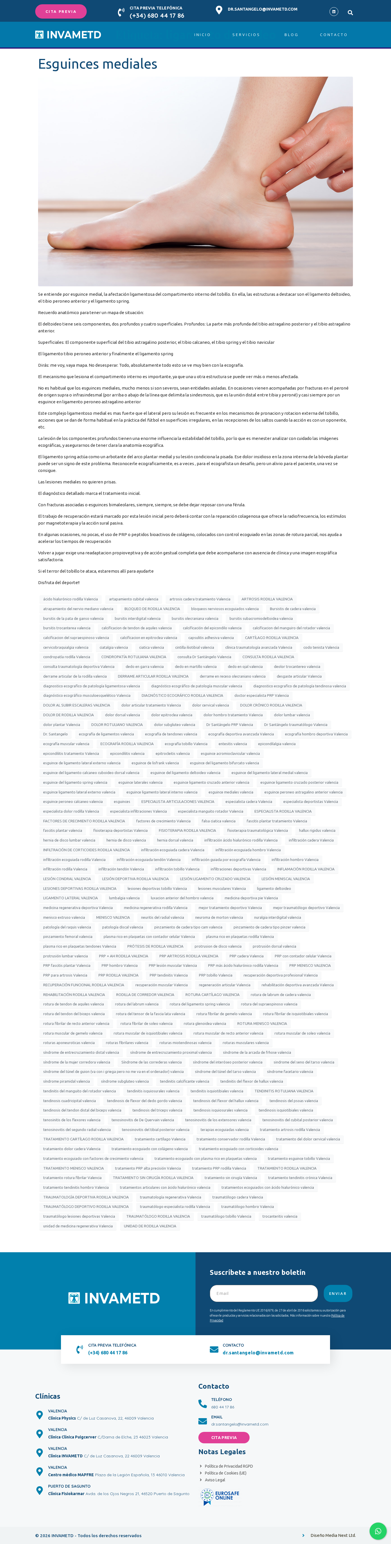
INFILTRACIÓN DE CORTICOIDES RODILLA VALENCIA (86, 850)
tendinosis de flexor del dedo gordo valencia (144, 1101)
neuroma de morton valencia (219, 917)
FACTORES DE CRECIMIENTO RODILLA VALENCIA (84, 821)
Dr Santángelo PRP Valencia (229, 725)
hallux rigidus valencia (317, 830)
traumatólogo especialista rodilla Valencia (175, 1206)
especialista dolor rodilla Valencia (71, 811)
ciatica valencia (151, 647)
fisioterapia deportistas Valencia (120, 830)
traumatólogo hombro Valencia (247, 1206)
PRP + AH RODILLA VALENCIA (123, 956)
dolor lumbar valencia (292, 715)
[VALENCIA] (39, 1415)
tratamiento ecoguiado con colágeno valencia (150, 1149)
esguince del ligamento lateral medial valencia (270, 773)
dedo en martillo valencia (196, 666)
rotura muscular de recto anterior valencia (228, 1033)
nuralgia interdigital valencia (277, 917)
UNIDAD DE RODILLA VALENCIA (150, 1226)
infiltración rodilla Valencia (65, 869)
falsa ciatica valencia (219, 821)
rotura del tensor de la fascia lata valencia (150, 1014)
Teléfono (221, 1399)
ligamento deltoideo (274, 888)
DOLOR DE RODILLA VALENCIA (68, 715)
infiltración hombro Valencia (295, 860)
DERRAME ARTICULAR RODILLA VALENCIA (153, 676)
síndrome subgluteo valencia (125, 1081)
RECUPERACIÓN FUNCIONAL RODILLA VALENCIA (83, 985)
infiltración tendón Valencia (121, 869)
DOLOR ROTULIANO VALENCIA (117, 725)
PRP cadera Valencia (247, 956)
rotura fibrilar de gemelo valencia (224, 1014)
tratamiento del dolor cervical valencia (308, 1139)
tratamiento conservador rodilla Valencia (231, 1139)
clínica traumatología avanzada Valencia (258, 647)
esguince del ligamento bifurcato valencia (224, 763)
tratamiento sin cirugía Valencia (231, 1178)
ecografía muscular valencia (66, 744)
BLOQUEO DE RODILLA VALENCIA (152, 609)
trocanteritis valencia (279, 1216)
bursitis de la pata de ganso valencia (73, 618)
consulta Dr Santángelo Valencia (204, 657)
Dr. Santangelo (55, 734)
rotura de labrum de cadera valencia (281, 995)
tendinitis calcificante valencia (184, 1081)
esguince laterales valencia (141, 782)
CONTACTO (233, 1345)
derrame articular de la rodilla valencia (75, 676)
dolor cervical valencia (210, 705)
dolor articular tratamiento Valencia (151, 705)
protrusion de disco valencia (218, 946)
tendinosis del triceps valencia (157, 1110)
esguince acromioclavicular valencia (230, 753)
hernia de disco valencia (126, 840)
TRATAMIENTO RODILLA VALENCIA (287, 1168)
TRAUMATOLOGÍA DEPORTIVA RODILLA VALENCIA (86, 1197)
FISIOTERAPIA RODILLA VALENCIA (187, 830)
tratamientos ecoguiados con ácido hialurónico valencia (268, 1187)
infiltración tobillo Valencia (177, 869)
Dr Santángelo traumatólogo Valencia (295, 725)
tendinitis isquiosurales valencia (153, 1091)
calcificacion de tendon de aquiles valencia (137, 628)
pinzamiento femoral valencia (67, 936)
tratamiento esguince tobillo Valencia (299, 1158)
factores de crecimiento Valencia (163, 821)
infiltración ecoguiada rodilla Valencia (74, 860)
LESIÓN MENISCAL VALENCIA (286, 879)
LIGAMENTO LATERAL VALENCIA (70, 898)
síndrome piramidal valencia (66, 1081)
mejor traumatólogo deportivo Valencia (306, 908)
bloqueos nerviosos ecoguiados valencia (225, 609)
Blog (292, 34)
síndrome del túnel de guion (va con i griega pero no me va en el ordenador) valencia (113, 1071)
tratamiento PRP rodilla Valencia (219, 1168)
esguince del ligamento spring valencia (75, 782)
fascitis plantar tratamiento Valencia (277, 821)
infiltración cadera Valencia (311, 840)
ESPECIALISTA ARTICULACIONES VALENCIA (177, 801)
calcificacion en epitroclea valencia (148, 638)
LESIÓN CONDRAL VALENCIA (67, 879)
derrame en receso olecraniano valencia (233, 676)
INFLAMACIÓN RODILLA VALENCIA (306, 869)
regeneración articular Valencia (224, 985)
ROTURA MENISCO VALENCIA (262, 1023)
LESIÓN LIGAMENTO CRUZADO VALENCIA (215, 879)
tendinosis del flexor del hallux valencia (225, 1101)
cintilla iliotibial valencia (194, 647)
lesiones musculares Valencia (222, 888)
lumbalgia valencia (124, 898)
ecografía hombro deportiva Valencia (316, 734)
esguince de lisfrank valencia (155, 763)
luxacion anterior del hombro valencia (182, 898)
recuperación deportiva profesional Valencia (281, 975)
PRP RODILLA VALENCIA (118, 975)
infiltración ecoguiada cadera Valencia (172, 850)
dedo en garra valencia (145, 666)
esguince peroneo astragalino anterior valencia (303, 792)
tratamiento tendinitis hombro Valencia (76, 1187)
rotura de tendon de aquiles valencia (73, 1004)
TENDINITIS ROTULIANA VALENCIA (283, 1091)
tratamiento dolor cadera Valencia (71, 1149)
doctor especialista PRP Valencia (261, 695)
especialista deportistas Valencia (310, 801)
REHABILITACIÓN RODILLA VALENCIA (74, 995)
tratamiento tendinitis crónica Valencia (300, 1178)
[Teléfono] (202, 1404)
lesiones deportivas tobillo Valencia (157, 888)
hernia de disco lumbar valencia (69, 840)
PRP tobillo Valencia (215, 975)
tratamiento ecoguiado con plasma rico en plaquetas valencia (206, 1158)
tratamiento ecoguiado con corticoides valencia (238, 1149)
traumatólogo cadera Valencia (237, 1197)
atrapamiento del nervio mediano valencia (78, 609)
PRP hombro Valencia (120, 965)
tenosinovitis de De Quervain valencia (143, 1120)
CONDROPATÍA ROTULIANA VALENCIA (133, 657)
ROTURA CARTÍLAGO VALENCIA (212, 995)
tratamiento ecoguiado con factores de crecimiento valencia (93, 1158)
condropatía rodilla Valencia (66, 657)
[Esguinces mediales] (195, 180)
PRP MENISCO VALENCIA (310, 965)
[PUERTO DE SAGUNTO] (39, 1490)
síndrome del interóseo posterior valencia (227, 1062)
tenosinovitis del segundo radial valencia (77, 1130)
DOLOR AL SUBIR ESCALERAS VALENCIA (76, 705)
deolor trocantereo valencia (297, 666)
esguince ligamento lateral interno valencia (162, 792)
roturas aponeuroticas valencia (69, 1043)
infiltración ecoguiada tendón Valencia (149, 860)
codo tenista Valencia (321, 647)
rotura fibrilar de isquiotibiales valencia (295, 1014)
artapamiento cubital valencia (133, 599)
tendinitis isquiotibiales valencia (217, 1091)
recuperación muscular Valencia (161, 985)
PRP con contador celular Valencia (303, 956)
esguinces (122, 801)
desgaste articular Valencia (299, 676)
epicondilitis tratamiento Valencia (71, 753)
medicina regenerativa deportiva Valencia (78, 908)
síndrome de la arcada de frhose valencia (257, 1052)
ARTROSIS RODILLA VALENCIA (267, 599)
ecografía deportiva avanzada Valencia (241, 734)
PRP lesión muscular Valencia (173, 965)
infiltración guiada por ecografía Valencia (226, 860)
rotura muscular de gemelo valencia (72, 1033)
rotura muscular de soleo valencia (302, 1033)
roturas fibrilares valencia (127, 1043)
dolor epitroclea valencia (171, 715)
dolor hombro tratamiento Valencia (233, 715)
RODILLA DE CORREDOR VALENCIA (145, 995)
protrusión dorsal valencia (274, 946)
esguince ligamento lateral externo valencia (79, 792)
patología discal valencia (122, 927)
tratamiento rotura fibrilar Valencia (72, 1178)
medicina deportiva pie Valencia (251, 898)
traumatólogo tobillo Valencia (226, 1216)
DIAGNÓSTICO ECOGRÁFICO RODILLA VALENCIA (182, 695)
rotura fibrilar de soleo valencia (147, 1023)
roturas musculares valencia (246, 1043)
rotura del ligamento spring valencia (200, 1004)
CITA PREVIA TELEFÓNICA (156, 8)
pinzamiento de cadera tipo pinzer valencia (269, 927)
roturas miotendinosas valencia (185, 1043)
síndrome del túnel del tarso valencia (225, 1071)
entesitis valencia (233, 744)
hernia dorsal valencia (175, 840)
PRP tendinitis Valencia (169, 975)
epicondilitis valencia (127, 753)
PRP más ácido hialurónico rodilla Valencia (243, 965)
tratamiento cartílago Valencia (160, 1139)
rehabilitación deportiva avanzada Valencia (298, 985)
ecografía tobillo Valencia (186, 744)
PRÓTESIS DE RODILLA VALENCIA (155, 946)
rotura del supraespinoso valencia (269, 1004)
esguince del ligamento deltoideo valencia (185, 773)
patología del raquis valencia (67, 927)
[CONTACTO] (214, 1349)
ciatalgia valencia (114, 647)
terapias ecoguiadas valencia (225, 1130)
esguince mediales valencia (231, 792)
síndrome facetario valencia (290, 1071)
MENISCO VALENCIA (113, 917)
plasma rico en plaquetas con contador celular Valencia (149, 936)
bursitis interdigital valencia (138, 618)
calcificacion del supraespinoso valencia (76, 638)
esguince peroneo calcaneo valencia (73, 801)
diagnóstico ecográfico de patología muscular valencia (196, 686)
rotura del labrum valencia (137, 1004)
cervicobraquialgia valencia (65, 647)
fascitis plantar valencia (62, 830)
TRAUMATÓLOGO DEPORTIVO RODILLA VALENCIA (86, 1206)
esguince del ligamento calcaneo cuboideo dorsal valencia (91, 773)
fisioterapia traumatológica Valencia (257, 830)
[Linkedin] (333, 11)
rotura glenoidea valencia (205, 1023)
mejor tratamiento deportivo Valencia (230, 908)
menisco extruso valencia (64, 917)
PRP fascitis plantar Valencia (66, 965)
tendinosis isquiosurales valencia (220, 1110)
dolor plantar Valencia (61, 725)
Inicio (202, 34)
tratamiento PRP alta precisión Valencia (148, 1168)
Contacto (334, 34)
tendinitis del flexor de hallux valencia (251, 1081)
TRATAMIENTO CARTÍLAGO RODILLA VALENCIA (83, 1139)
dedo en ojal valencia (245, 666)
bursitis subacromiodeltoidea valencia (261, 618)
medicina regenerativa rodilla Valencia (155, 908)
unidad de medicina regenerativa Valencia (78, 1226)
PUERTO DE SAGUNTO (69, 1486)
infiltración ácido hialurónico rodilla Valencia (241, 840)
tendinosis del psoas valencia (294, 1101)
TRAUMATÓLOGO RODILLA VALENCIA (158, 1216)
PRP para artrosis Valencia (65, 975)
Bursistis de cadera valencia (293, 609)
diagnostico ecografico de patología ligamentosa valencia (91, 686)
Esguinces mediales (97, 63)
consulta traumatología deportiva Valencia (78, 666)
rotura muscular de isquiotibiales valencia (148, 1033)
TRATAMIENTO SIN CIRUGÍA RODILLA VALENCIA (153, 1178)
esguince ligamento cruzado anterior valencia (211, 782)
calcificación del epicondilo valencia (212, 628)
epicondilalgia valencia (277, 744)
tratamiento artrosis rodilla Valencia (290, 1130)
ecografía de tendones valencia (171, 734)
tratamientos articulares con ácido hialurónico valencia (165, 1187)
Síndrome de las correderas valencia (151, 1062)
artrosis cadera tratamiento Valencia (199, 599)
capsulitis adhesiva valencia (211, 638)
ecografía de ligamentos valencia (106, 734)
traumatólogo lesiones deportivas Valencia (79, 1216)
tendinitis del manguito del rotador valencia (79, 1091)
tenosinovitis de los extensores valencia (218, 1120)
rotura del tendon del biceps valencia (74, 1014)
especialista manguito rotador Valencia (210, 811)
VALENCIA (57, 1411)
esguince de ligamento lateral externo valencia (82, 763)
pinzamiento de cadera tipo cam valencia (188, 927)
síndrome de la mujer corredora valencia (76, 1062)
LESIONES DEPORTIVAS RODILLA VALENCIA (79, 888)
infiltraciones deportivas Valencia (238, 869)
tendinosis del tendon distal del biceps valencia (82, 1110)
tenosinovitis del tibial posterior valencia (155, 1130)
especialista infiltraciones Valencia (138, 811)
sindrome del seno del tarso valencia (304, 1062)
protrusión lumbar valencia (65, 956)
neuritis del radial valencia (162, 917)
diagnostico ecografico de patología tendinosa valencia (299, 686)
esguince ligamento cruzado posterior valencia (299, 782)
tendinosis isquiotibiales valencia (286, 1110)
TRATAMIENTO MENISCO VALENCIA (73, 1168)
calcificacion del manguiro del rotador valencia (291, 628)
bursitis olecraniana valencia (195, 618)
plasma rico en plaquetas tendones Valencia (79, 946)
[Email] (202, 1421)
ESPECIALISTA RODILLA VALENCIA (283, 811)
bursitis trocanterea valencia (66, 628)
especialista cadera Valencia (249, 801)
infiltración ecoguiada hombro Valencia (248, 850)
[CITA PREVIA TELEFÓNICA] (121, 12)
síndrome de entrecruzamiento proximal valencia (171, 1052)
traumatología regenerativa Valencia (170, 1197)
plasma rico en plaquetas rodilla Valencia (240, 936)
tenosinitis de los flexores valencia (71, 1120)
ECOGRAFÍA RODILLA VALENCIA (127, 744)
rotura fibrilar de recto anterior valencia (76, 1023)
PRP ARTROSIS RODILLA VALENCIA (188, 956)
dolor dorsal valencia (122, 715)
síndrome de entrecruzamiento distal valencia (81, 1052)
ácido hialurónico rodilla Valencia (70, 599)
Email (217, 1417)
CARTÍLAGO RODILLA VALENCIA (272, 638)
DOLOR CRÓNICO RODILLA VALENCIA (271, 705)
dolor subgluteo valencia (174, 725)
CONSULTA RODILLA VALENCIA (268, 657)
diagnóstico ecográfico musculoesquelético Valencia (87, 695)
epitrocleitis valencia (173, 753)
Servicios (246, 34)
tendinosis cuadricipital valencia (69, 1101)
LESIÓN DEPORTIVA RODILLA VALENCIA (135, 879)
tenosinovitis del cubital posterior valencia (297, 1120)
